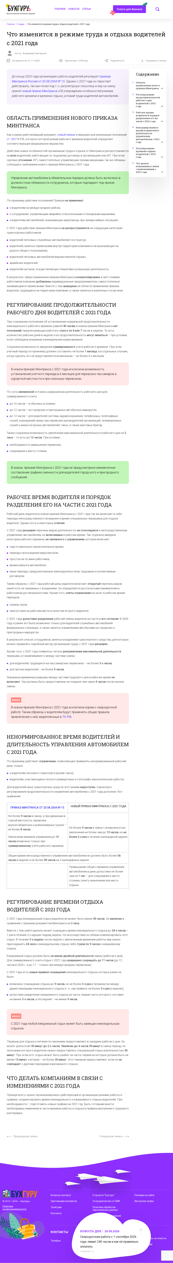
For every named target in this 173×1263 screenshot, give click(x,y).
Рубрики (60, 9)
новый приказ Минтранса (39, 91)
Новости (73, 9)
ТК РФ (66, 717)
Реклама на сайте (144, 1195)
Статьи (86, 9)
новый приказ (66, 134)
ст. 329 (11, 139)
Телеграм (56, 1207)
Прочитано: (76, 60)
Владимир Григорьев (34, 53)
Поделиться (117, 60)
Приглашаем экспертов (64, 1201)
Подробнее (85, 1251)
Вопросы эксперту (61, 1195)
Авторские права (144, 1201)
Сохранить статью (156, 60)
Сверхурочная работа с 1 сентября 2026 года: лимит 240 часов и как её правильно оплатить (109, 1241)
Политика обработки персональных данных (105, 1208)
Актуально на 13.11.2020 (26, 60)
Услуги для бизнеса (129, 9)
